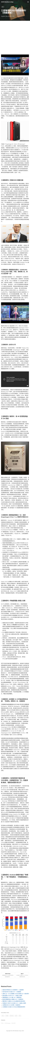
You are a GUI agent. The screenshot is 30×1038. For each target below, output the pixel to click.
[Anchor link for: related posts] (12, 986)
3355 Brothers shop (7, 2)
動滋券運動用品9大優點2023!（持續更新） (13, 999)
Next (22, 975)
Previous (7, 975)
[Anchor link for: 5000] (22, 782)
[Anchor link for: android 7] (3, 879)
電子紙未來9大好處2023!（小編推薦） (12, 991)
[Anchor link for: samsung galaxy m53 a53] (13, 274)
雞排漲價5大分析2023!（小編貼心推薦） (12, 995)
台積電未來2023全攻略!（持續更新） (11, 1005)
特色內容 (11, 1015)
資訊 (3, 6)
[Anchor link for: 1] (16, 345)
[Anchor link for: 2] (26, 601)
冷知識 (7, 1015)
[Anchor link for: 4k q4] (9, 418)
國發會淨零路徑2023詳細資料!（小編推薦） (13, 990)
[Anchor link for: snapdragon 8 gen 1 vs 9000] (29, 517)
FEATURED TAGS (5, 1012)
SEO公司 (13, 1023)
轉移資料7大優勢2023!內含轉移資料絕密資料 (13, 1001)
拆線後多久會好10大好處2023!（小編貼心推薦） (14, 1003)
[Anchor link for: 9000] (24, 180)
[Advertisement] (15, 36)
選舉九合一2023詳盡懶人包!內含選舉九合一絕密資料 (15, 993)
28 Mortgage (7, 1023)
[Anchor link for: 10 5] (25, 701)
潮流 (16, 1015)
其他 (20, 1015)
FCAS (2, 1023)
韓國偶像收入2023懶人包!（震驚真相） (12, 997)
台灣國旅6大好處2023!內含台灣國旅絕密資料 (13, 1007)
